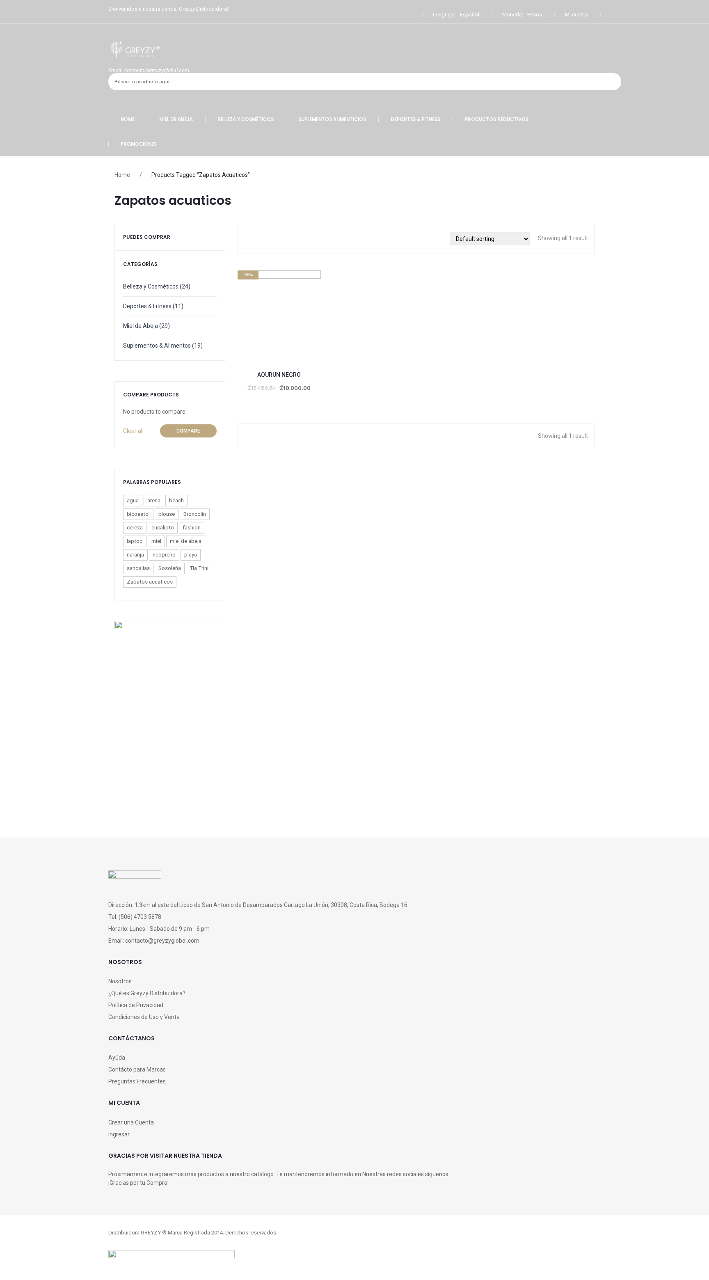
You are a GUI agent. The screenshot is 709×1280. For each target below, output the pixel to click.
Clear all (133, 431)
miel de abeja (185, 541)
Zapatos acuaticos (150, 582)
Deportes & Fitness (147, 306)
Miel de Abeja (140, 326)
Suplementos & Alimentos (157, 345)
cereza (135, 527)
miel (156, 541)
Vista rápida (310, 323)
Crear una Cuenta (131, 1122)
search (612, 81)
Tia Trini (199, 568)
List (265, 238)
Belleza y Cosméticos (150, 286)
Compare (188, 431)
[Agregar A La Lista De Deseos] (248, 323)
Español (469, 14)
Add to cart (268, 323)
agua (133, 500)
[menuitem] (127, 119)
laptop (135, 541)
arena (153, 500)
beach (176, 500)
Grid (252, 238)
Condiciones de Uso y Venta (144, 1017)
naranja (135, 555)
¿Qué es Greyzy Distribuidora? (146, 993)
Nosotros (120, 981)
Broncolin (194, 514)
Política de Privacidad (135, 1005)
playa (190, 555)
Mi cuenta (576, 14)
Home (122, 175)
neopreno (164, 555)
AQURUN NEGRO (279, 374)
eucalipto (162, 527)
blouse (166, 514)
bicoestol (138, 514)
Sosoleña (169, 568)
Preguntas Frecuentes (137, 1081)
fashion (192, 527)
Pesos (534, 14)
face (354, 1243)
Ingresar (119, 1134)
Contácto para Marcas (137, 1069)
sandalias (138, 568)
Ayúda (116, 1057)
